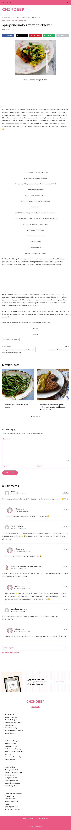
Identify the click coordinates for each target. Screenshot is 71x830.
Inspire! (8, 754)
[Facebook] (3, 2)
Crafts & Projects (11, 720)
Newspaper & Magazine (13, 772)
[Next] (66, 392)
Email (40, 466)
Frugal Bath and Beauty (14, 730)
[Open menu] (67, 9)
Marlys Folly (16, 526)
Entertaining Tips (11, 728)
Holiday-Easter (10, 743)
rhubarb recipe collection (11, 339)
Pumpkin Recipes (11, 778)
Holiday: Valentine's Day (14, 751)
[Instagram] (10, 2)
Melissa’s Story (43, 818)
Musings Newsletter (12, 770)
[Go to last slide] (4, 392)
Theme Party (10, 796)
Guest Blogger (10, 733)
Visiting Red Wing (11, 807)
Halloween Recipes (12, 741)
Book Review (10, 714)
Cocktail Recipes (11, 717)
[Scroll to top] (66, 822)
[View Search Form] (68, 2)
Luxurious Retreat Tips (13, 757)
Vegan (7, 804)
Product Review (10, 775)
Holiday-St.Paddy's (12, 746)
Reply (65, 492)
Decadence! (15, 17)
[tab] (31, 416)
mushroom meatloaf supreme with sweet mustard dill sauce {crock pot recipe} (52, 406)
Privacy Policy (28, 818)
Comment (7, 439)
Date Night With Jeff (12, 722)
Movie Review (10, 759)
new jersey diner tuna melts (59, 348)
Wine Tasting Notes (12, 809)
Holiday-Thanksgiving (13, 749)
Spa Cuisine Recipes (19, 20)
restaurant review (11, 780)
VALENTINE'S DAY (12, 801)
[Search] (65, 648)
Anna (13, 492)
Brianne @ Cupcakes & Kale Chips (24, 566)
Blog (8, 17)
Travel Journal (10, 799)
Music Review (10, 767)
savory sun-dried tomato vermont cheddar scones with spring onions (17, 349)
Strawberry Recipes (12, 786)
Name (6, 466)
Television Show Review (13, 793)
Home (4, 17)
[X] (7, 2)
